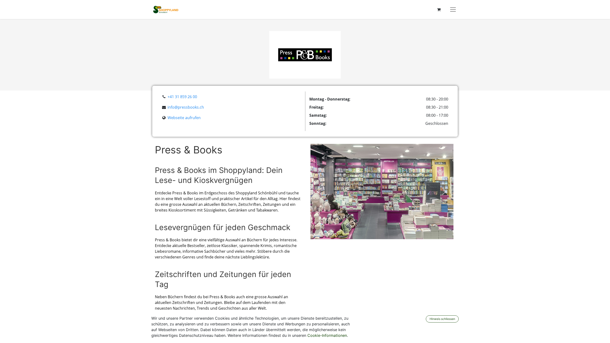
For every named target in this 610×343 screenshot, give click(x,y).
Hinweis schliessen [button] (442, 319)
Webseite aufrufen (184, 117)
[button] (319, 191)
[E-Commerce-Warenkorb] (438, 9)
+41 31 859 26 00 (182, 96)
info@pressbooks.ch (186, 107)
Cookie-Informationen (327, 335)
